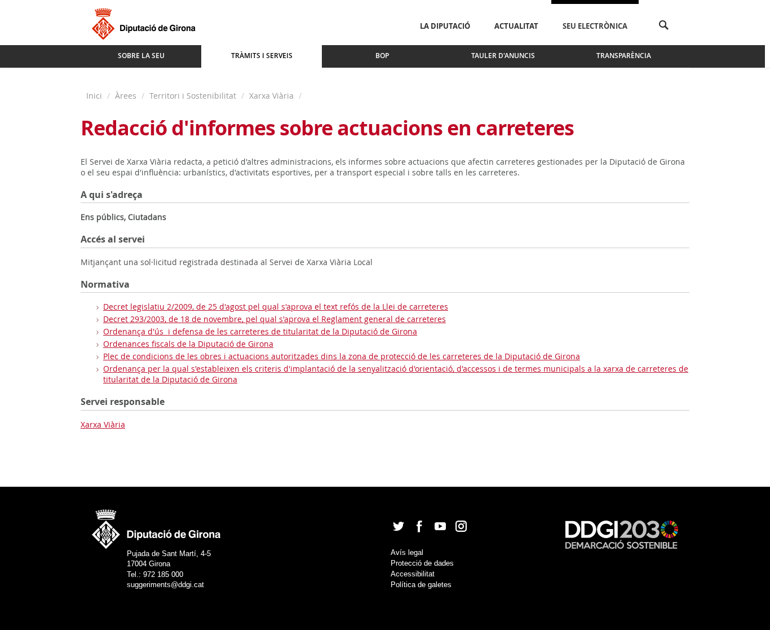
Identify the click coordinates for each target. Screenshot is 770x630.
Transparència (623, 55)
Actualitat (516, 26)
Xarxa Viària (271, 95)
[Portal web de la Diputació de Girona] (157, 525)
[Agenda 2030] (621, 534)
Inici (95, 95)
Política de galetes (421, 584)
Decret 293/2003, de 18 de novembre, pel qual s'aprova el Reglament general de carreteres (274, 319)
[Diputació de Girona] (146, 22)
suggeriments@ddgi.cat (165, 584)
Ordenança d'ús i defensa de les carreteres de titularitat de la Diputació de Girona (260, 331)
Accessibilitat (413, 574)
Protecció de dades (422, 563)
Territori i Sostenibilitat (192, 95)
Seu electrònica (595, 26)
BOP (382, 55)
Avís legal (407, 552)
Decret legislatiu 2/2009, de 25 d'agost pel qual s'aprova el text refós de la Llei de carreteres (275, 306)
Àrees (125, 95)
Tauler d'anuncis (503, 55)
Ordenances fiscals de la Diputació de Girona (188, 343)
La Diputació (445, 26)
